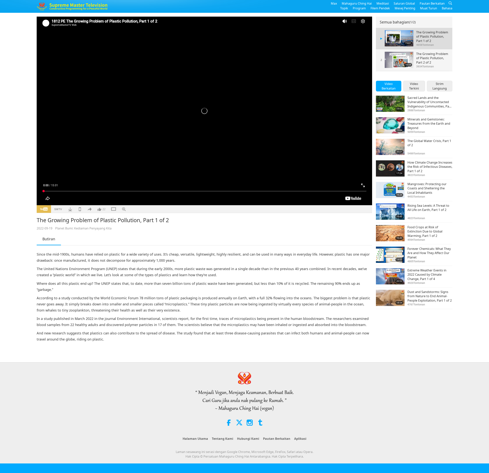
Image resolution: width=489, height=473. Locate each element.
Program (359, 8)
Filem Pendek (380, 8)
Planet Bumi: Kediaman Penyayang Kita (83, 228)
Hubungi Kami (248, 439)
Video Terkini (414, 86)
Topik (344, 8)
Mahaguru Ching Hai (357, 3)
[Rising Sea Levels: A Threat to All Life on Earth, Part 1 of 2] (390, 211)
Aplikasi (300, 439)
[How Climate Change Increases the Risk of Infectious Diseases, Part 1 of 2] (390, 168)
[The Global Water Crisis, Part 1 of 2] (390, 147)
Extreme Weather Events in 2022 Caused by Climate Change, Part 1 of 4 (426, 274)
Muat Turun (428, 8)
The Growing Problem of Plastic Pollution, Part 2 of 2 (432, 58)
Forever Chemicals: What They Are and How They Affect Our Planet (429, 253)
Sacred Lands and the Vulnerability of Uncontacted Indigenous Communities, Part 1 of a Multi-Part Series (429, 102)
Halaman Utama (195, 439)
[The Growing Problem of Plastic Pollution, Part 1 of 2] (399, 38)
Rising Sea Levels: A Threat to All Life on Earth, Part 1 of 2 (428, 207)
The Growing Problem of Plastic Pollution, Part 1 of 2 (432, 36)
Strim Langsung (439, 86)
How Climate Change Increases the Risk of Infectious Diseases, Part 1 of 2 (429, 166)
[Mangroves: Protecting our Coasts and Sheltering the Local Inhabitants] (390, 190)
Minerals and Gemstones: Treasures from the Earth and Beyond (428, 123)
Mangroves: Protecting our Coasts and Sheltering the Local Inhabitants (427, 188)
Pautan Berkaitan (432, 3)
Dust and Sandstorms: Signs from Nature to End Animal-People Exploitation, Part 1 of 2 (429, 296)
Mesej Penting (405, 8)
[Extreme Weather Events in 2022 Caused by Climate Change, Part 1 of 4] (390, 276)
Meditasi (382, 3)
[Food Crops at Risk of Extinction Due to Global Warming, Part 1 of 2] (390, 233)
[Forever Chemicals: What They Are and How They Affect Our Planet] (390, 255)
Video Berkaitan (389, 86)
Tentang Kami (222, 439)
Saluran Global (404, 3)
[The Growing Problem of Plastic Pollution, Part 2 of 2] (399, 60)
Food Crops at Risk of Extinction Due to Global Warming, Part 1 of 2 (424, 231)
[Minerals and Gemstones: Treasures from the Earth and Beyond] (390, 125)
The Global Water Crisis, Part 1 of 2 (429, 143)
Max (334, 3)
